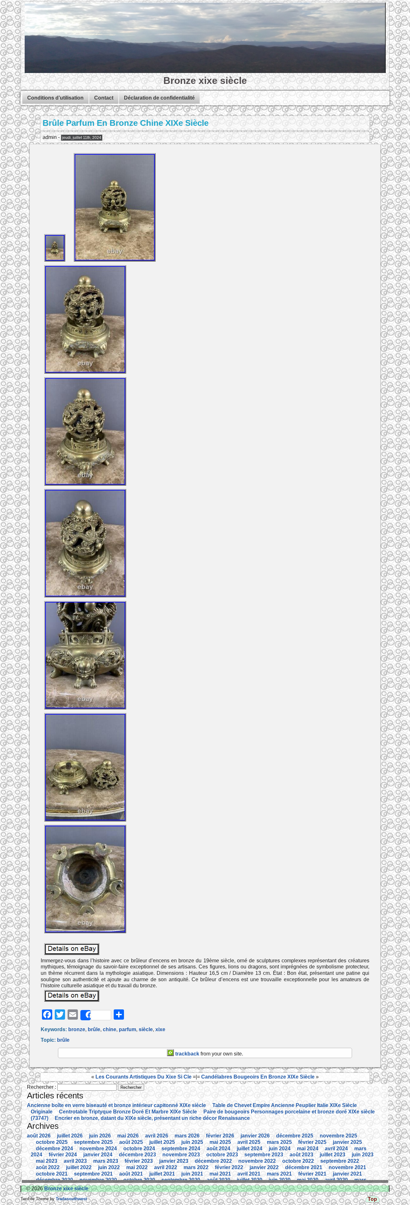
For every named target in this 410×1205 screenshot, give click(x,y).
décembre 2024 (54, 1148)
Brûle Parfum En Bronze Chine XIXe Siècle (126, 122)
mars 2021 (279, 1174)
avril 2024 (336, 1148)
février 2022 (229, 1167)
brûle (94, 1029)
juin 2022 (109, 1167)
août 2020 (218, 1180)
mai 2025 (220, 1142)
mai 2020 (307, 1180)
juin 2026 (100, 1135)
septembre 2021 (93, 1174)
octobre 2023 (222, 1154)
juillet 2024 (249, 1148)
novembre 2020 (98, 1180)
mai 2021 (220, 1174)
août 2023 (301, 1154)
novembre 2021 (347, 1167)
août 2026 (39, 1135)
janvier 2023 (173, 1161)
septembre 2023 (263, 1154)
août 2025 (131, 1142)
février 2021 (312, 1174)
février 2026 (220, 1135)
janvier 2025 (347, 1142)
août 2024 (218, 1148)
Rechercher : (41, 1087)
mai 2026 (128, 1135)
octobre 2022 (298, 1161)
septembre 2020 (180, 1180)
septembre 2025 (93, 1142)
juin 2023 (362, 1154)
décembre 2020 (54, 1180)
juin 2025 (192, 1142)
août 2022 (48, 1167)
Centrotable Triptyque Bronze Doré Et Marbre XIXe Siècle (128, 1111)
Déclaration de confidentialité (159, 98)
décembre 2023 (137, 1154)
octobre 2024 (139, 1148)
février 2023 (139, 1161)
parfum (127, 1029)
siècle (146, 1029)
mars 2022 (196, 1167)
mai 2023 (46, 1161)
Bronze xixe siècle (205, 80)
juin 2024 (280, 1148)
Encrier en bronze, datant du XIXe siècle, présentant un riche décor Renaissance (152, 1118)
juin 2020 (280, 1180)
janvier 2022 (264, 1167)
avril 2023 (75, 1161)
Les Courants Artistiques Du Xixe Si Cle (143, 1077)
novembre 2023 (181, 1154)
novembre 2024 (98, 1148)
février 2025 (312, 1142)
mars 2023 (105, 1161)
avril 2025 (248, 1142)
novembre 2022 (257, 1161)
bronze (76, 1029)
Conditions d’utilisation (55, 98)
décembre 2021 (303, 1167)
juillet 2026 (70, 1135)
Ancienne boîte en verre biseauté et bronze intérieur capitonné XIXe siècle (116, 1105)
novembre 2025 (338, 1135)
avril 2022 (165, 1167)
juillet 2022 (79, 1167)
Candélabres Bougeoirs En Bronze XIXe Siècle (258, 1077)
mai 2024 (307, 1148)
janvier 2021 (347, 1174)
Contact (103, 98)
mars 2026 (187, 1135)
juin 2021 (192, 1174)
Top (372, 1199)
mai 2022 (137, 1167)
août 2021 (131, 1174)
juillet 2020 (249, 1180)
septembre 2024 (180, 1148)
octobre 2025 (52, 1142)
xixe (160, 1029)
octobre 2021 (52, 1174)
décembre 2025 (294, 1135)
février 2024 (63, 1154)
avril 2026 (156, 1135)
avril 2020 (336, 1180)
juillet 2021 (162, 1174)
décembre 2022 (213, 1161)
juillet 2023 (332, 1154)
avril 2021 (248, 1174)
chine (109, 1029)
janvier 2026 (255, 1135)
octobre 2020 (139, 1180)
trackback (186, 1053)
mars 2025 (279, 1142)
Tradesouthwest (70, 1198)
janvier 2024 (97, 1154)
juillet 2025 (162, 1142)
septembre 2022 (339, 1161)
